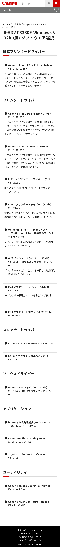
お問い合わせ (23, 530)
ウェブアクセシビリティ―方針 (30, 540)
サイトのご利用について (30, 533)
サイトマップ (37, 530)
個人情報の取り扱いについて (30, 536)
